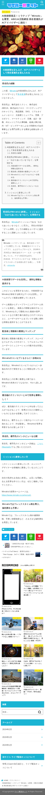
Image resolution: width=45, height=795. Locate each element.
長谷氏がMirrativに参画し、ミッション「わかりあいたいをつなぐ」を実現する (23, 160)
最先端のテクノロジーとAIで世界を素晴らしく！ (25, 181)
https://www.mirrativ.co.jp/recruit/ (16, 495)
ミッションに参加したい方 (18, 193)
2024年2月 (7, 729)
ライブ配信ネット (20, 791)
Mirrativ (13, 91)
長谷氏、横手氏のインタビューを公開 (25, 187)
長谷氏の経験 (16, 153)
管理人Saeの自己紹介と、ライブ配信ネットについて (20, 766)
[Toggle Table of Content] (37, 143)
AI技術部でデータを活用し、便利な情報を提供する (25, 167)
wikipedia (11, 265)
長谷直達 (21, 94)
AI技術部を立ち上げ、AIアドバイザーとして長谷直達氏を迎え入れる (23, 148)
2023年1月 (7, 745)
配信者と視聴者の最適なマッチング (25, 172)
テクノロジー (6, 12)
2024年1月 (7, 737)
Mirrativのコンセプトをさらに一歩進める (25, 176)
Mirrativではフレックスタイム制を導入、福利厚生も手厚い (25, 196)
